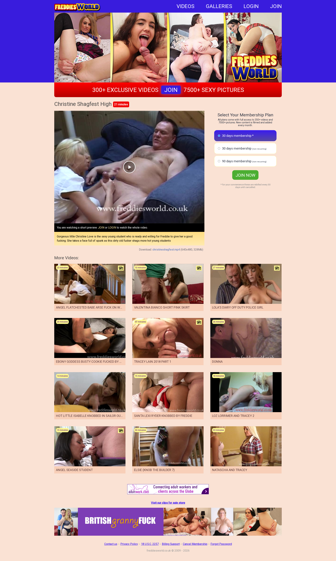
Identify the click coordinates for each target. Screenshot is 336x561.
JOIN (276, 6)
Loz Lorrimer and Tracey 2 (233, 416)
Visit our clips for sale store (168, 502)
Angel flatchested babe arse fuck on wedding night (98, 307)
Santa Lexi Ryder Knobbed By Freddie (163, 416)
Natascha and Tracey (229, 470)
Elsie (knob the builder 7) (154, 470)
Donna (217, 361)
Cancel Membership (195, 544)
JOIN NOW (245, 175)
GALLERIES (219, 6)
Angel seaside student (74, 470)
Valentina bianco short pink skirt (162, 307)
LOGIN (251, 6)
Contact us (110, 544)
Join (171, 89)
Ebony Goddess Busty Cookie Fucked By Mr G (91, 361)
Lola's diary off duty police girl (237, 307)
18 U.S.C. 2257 (150, 544)
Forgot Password (221, 544)
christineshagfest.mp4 (166, 249)
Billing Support (171, 544)
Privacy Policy (129, 544)
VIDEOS (185, 6)
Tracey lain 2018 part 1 (152, 361)
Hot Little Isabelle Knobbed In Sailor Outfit (91, 416)
